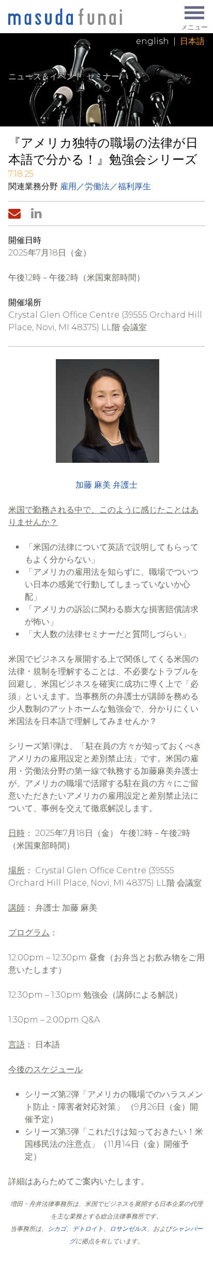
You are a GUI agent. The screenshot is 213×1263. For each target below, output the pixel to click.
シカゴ (57, 1228)
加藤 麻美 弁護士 (106, 485)
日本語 (192, 41)
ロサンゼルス (128, 1228)
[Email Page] (16, 213)
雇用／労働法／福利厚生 (105, 186)
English (152, 41)
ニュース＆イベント (45, 76)
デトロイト (87, 1228)
